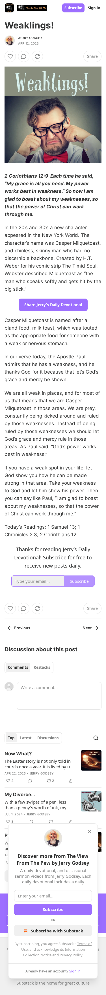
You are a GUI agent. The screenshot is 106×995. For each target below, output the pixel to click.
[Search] (95, 738)
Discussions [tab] (48, 737)
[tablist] (29, 667)
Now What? (18, 753)
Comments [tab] (18, 667)
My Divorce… (20, 794)
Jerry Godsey (30, 38)
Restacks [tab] (42, 667)
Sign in (94, 7)
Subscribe (73, 7)
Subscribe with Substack (57, 931)
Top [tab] (11, 737)
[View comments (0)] (23, 56)
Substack (25, 983)
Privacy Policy (71, 955)
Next (87, 627)
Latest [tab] (26, 737)
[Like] (10, 56)
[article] (53, 767)
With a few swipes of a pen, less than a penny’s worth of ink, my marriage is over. (35, 804)
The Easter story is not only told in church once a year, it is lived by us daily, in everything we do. (38, 763)
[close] (89, 831)
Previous (22, 627)
